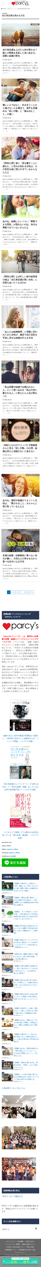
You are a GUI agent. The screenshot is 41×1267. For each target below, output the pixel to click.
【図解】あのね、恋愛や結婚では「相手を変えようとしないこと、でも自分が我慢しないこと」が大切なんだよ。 (26, 1052)
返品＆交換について (29, 1244)
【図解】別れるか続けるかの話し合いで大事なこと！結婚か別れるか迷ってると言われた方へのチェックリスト (26, 983)
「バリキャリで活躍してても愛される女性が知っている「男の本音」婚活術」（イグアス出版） (20, 835)
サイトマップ (11, 1241)
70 (27, 592)
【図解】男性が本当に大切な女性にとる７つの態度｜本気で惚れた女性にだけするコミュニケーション (26, 997)
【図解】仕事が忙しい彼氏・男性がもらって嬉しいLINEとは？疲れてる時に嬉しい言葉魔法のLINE (26, 1010)
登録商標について (11, 1249)
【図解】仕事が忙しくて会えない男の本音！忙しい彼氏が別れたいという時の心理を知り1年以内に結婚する (26, 1037)
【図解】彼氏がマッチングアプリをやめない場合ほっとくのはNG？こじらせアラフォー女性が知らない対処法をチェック (26, 943)
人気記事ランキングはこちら (14, 1088)
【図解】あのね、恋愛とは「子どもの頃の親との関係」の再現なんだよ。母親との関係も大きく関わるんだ (26, 1023)
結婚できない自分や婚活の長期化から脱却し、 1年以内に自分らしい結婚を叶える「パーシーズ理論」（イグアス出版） (21, 738)
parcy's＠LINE (11, 856)
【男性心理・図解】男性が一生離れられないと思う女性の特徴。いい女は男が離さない (26, 956)
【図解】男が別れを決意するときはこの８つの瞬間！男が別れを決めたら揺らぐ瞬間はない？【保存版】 (26, 929)
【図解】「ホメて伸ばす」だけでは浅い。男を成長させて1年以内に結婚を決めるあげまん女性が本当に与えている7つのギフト (26, 915)
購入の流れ (30, 1247)
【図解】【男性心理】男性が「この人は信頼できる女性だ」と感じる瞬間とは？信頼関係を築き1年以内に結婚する (26, 901)
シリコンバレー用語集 (13, 1244)
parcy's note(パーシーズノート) (19, 1255)
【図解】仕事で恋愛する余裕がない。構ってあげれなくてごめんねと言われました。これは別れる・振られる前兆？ (26, 969)
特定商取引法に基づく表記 (27, 1249)
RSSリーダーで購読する (12, 1196)
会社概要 (20, 1241)
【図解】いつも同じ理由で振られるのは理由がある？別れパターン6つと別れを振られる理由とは (26, 1076)
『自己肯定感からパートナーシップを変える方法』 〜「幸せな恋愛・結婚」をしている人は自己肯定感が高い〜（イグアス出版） (20, 787)
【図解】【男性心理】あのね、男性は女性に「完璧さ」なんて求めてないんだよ (26, 1065)
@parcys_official (12, 849)
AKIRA (8, 846)
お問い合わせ (30, 1241)
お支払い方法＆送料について (16, 1247)
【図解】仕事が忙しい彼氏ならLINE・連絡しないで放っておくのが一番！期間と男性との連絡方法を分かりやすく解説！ (26, 887)
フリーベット (21, 1252)
